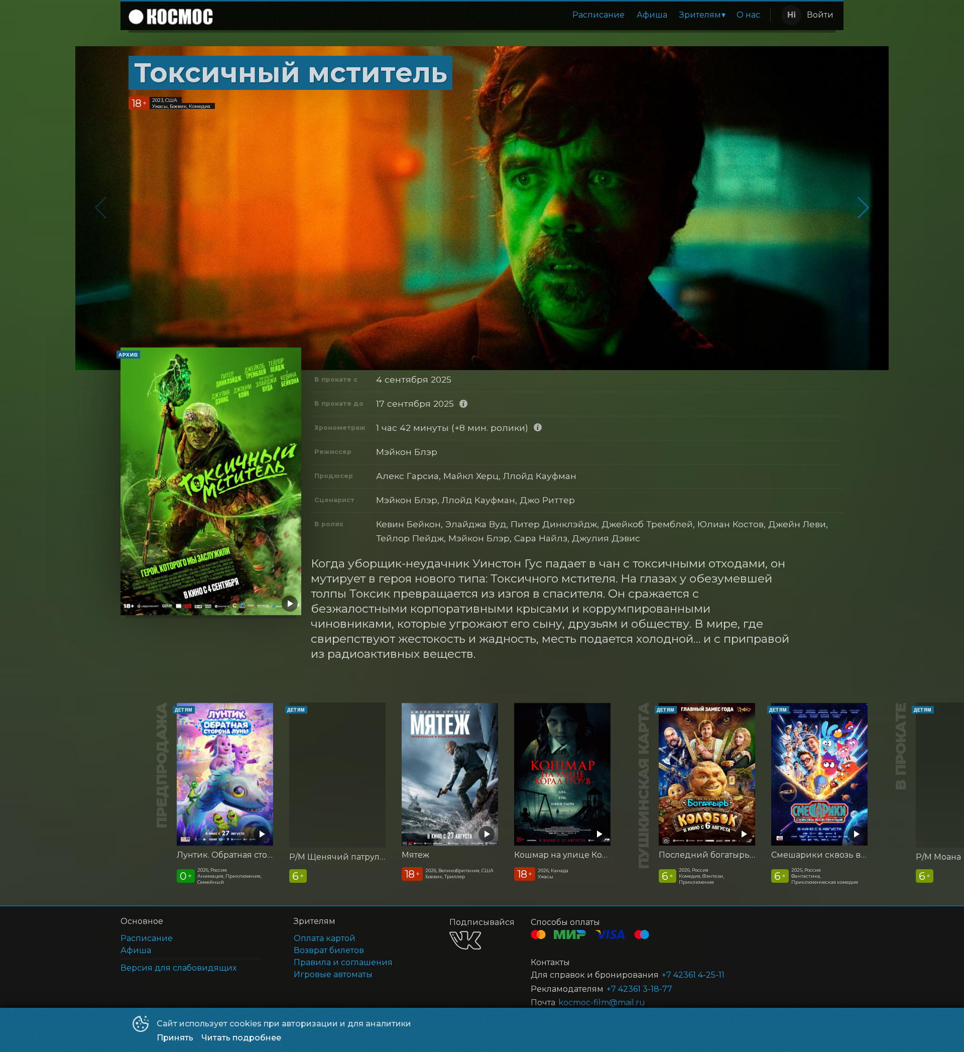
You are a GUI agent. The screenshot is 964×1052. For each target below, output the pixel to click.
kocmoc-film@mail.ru (601, 1002)
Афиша (652, 15)
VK (465, 940)
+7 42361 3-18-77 (639, 989)
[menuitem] (598, 15)
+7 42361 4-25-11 (693, 975)
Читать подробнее (241, 1037)
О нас (748, 15)
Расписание (598, 15)
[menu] (493, 15)
